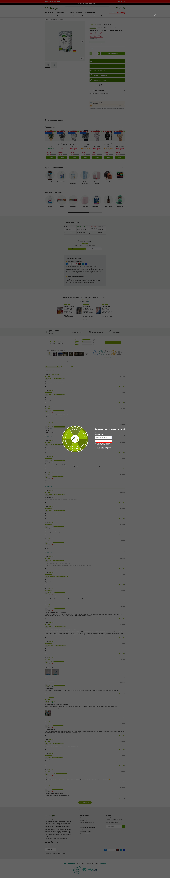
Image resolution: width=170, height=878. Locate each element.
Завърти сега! (103, 441)
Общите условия (105, 446)
